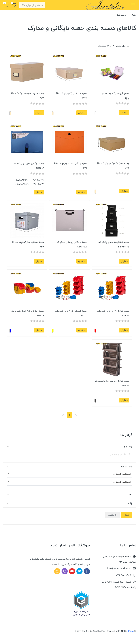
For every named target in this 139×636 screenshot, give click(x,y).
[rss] (57, 571)
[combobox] (69, 474)
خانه (134, 15)
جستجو (128, 446)
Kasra (130, 631)
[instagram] (65, 571)
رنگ (130, 503)
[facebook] (87, 571)
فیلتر (126, 515)
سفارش (124, 113)
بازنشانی (112, 515)
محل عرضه (126, 466)
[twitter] (79, 571)
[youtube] (72, 571)
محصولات (121, 15)
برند (130, 494)
